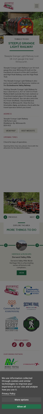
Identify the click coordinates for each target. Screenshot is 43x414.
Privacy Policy (8, 393)
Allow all (21, 406)
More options (22, 399)
